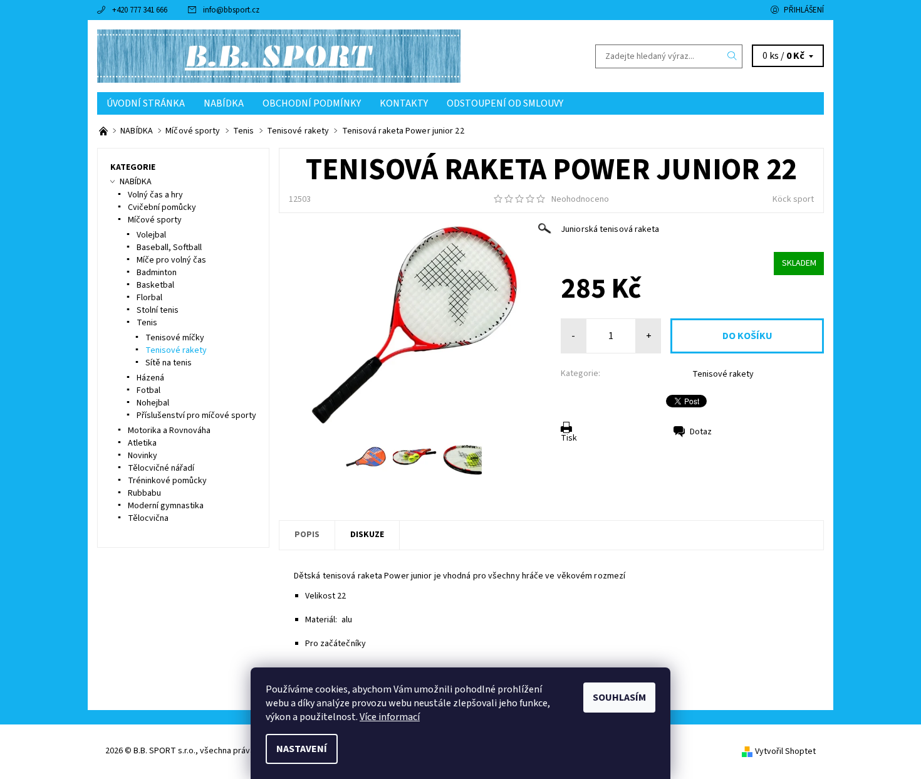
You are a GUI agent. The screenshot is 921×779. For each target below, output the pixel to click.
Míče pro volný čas (171, 260)
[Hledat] (732, 56)
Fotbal (148, 390)
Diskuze (367, 534)
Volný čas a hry (155, 195)
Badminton (157, 272)
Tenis (147, 322)
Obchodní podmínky (312, 103)
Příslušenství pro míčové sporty (196, 415)
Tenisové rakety (723, 374)
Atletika (142, 443)
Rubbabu (144, 493)
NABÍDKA (224, 103)
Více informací (390, 717)
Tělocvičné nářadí (161, 468)
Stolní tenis (158, 310)
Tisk (569, 438)
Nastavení (301, 749)
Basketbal (155, 285)
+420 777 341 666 (139, 10)
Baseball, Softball (169, 247)
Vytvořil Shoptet (785, 751)
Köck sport (793, 199)
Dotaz (701, 432)
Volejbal (151, 235)
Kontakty (404, 103)
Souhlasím (619, 697)
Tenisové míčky (174, 338)
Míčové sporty (155, 220)
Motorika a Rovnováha (169, 430)
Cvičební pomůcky (162, 207)
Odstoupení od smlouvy (505, 103)
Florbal (149, 297)
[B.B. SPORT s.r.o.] (278, 56)
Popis (307, 534)
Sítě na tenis (168, 363)
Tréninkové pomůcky (167, 480)
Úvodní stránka (146, 103)
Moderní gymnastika (166, 505)
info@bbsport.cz (231, 10)
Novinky (142, 455)
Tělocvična (148, 518)
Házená (150, 378)
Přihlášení (804, 10)
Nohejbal (153, 403)
